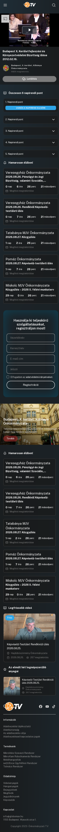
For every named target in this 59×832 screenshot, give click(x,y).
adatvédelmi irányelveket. (39, 377)
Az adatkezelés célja (14, 733)
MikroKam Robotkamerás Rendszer (22, 756)
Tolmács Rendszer (13, 766)
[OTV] (29, 5)
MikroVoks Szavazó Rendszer (18, 753)
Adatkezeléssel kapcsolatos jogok (21, 736)
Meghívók (8, 793)
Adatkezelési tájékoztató (17, 726)
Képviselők (9, 800)
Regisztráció (31, 384)
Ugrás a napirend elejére (31, 108)
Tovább (10, 438)
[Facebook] (41, 707)
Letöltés (32, 79)
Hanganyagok (10, 786)
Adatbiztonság (11, 730)
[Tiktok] (54, 707)
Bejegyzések (10, 789)
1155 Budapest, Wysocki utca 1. (19, 819)
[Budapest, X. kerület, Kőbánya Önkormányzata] (6, 68)
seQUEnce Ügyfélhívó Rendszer (20, 763)
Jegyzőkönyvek (11, 796)
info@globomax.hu (13, 816)
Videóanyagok (10, 783)
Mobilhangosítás (12, 759)
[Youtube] (47, 707)
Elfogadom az (31, 377)
